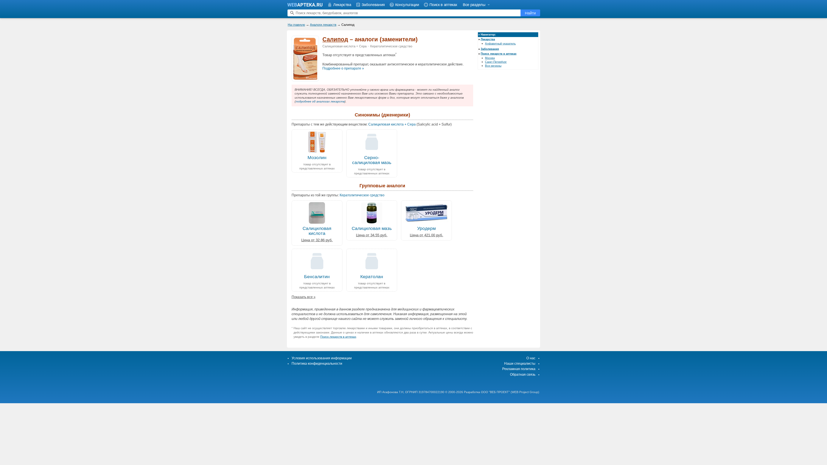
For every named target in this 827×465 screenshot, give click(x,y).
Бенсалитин (317, 276)
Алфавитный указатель (500, 43)
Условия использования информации (322, 358)
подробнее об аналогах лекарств (320, 101)
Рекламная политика (518, 369)
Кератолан (371, 276)
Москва (490, 58)
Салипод (335, 39)
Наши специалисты (519, 363)
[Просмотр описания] (305, 79)
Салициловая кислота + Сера (344, 46)
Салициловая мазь (372, 228)
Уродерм (426, 228)
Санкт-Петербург (496, 62)
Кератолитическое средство (391, 46)
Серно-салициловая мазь (371, 160)
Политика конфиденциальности (317, 363)
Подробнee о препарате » (343, 68)
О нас (530, 358)
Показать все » (304, 297)
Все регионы (493, 65)
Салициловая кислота (317, 231)
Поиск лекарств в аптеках (338, 336)
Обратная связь (522, 374)
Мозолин (317, 157)
